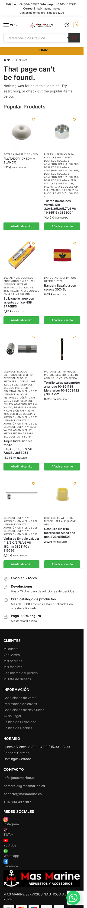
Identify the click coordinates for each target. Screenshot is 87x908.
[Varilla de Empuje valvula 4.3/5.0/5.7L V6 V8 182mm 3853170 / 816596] (21, 495)
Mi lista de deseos (17, 679)
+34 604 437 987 (17, 802)
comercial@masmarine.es (24, 786)
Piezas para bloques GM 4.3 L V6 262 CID (21, 292)
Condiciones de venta (19, 698)
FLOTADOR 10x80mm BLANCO (19, 160)
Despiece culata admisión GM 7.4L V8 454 (20, 404)
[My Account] (67, 25)
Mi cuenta (11, 649)
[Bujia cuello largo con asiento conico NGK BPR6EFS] (21, 255)
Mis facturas (12, 667)
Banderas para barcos (60, 277)
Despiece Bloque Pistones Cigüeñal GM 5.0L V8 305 (20, 387)
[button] (76, 25)
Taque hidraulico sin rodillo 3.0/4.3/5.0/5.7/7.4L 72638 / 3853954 (18, 447)
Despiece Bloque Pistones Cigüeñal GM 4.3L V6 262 (19, 381)
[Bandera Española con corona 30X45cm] (62, 255)
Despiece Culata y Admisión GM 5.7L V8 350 (20, 532)
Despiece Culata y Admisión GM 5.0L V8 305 (20, 526)
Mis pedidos (12, 661)
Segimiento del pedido (20, 673)
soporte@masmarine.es (22, 794)
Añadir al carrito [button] (21, 226)
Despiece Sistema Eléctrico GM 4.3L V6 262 (18, 287)
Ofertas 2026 (53, 281)
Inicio (6, 60)
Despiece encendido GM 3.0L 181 (19, 279)
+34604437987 (28, 4)
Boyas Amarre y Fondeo (20, 154)
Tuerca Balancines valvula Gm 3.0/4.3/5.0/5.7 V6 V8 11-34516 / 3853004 (60, 207)
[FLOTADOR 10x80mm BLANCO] (21, 132)
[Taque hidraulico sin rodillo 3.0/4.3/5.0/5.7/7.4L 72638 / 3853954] (21, 349)
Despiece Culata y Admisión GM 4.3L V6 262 (20, 410)
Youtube (9, 845)
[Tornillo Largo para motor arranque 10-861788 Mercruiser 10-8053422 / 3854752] (62, 349)
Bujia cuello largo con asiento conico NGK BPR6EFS (18, 302)
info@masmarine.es (47, 8)
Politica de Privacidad (19, 722)
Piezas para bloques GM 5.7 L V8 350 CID (61, 193)
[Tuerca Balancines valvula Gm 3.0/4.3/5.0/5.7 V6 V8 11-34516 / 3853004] (62, 132)
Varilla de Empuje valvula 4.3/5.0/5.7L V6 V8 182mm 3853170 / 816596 (21, 544)
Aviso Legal (12, 716)
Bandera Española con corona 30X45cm (60, 287)
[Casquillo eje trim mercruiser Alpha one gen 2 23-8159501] (62, 495)
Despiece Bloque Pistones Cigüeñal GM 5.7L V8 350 (19, 397)
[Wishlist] (33, 119)
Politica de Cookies (17, 728)
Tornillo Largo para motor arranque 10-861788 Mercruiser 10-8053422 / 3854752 (62, 388)
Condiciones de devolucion (23, 710)
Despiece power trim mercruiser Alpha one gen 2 (60, 521)
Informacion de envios (20, 704)
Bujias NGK (11, 277)
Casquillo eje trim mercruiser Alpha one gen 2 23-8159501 (59, 533)
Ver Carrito (11, 655)
